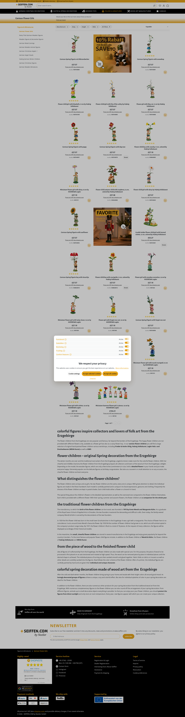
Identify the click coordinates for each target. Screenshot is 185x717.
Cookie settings (74, 374)
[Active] (127, 339)
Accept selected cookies (91, 374)
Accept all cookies (110, 374)
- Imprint (92, 378)
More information (122, 368)
